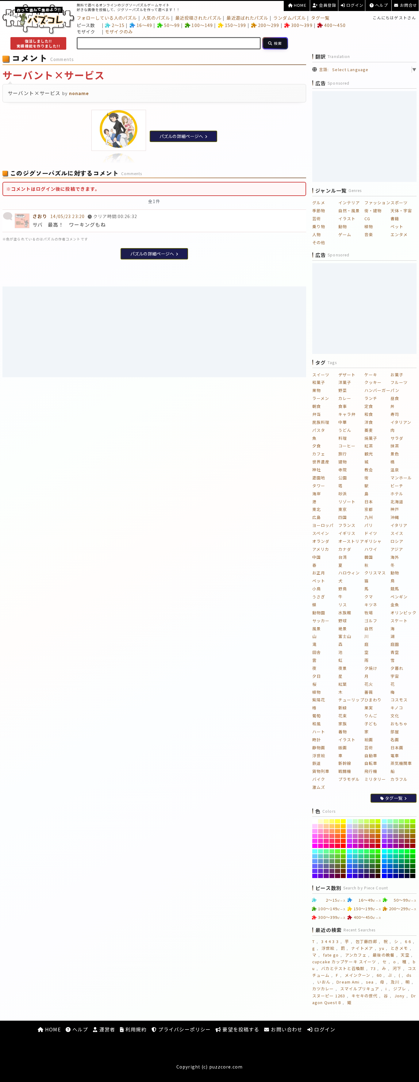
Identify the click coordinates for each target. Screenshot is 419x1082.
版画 (342, 747)
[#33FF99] (360, 851)
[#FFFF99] (326, 821)
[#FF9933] (337, 831)
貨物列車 (320, 771)
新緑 (342, 708)
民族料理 (320, 422)
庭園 (394, 644)
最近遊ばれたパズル (247, 17)
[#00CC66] (401, 856)
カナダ (344, 549)
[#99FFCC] (390, 821)
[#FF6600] (343, 836)
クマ (368, 597)
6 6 (408, 941)
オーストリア (351, 541)
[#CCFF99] (360, 821)
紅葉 (342, 684)
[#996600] (412, 836)
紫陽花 (318, 700)
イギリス (347, 533)
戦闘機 (344, 771)
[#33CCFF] (349, 856)
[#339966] (366, 861)
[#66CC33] (337, 856)
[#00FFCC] (390, 851)
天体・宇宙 (401, 210)
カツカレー (323, 989)
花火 (368, 684)
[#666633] (337, 866)
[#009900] (412, 861)
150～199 (235, 25)
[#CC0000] (378, 846)
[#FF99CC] (320, 831)
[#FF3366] (332, 841)
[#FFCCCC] (320, 826)
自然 (368, 628)
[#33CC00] (378, 856)
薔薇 (368, 692)
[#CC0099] (360, 846)
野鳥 (342, 589)
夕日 (316, 676)
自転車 (370, 763)
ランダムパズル (289, 17)
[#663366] (332, 871)
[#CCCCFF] (349, 826)
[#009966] (401, 861)
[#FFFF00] (343, 821)
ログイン (354, 5)
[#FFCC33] (337, 826)
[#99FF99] (395, 821)
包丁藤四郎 (366, 941)
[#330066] (366, 876)
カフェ (318, 454)
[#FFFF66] (332, 821)
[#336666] (366, 866)
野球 (342, 620)
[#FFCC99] (326, 826)
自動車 (370, 755)
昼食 (394, 398)
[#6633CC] (320, 871)
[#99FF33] (407, 821)
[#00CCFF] (384, 856)
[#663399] (326, 871)
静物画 (318, 747)
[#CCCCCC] (355, 826)
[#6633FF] (314, 871)
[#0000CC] (390, 876)
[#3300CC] (355, 876)
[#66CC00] (343, 856)
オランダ (320, 541)
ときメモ (399, 948)
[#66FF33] (337, 851)
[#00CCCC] (390, 856)
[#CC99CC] (355, 831)
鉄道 (316, 763)
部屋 (394, 732)
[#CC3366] (366, 841)
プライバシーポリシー (184, 1029)
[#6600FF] (314, 876)
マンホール (401, 478)
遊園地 (318, 478)
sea (370, 982)
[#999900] (412, 831)
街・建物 (373, 210)
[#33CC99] (360, 856)
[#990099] (395, 846)
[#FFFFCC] (320, 821)
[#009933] (407, 861)
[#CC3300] (378, 841)
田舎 (316, 652)
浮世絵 (318, 755)
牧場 (368, 613)
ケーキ (370, 375)
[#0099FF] (384, 861)
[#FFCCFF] (314, 826)
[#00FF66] (401, 851)
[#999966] (401, 831)
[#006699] (395, 866)
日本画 (396, 747)
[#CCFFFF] (349, 821)
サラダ (396, 438)
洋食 (368, 422)
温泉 (394, 470)
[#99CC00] (412, 826)
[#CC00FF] (349, 846)
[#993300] (412, 841)
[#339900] (378, 861)
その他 (318, 242)
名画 (394, 739)
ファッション (377, 202)
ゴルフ (370, 620)
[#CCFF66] (366, 821)
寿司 (394, 414)
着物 (342, 732)
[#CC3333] (372, 841)
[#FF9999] (326, 831)
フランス (347, 525)
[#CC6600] (378, 836)
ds (409, 975)
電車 (394, 755)
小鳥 (316, 589)
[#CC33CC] (355, 841)
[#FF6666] (332, 836)
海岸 (316, 494)
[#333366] (366, 871)
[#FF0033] (337, 846)
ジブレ (399, 989)
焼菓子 (370, 438)
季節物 (318, 210)
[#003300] (412, 871)
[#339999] (360, 861)
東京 (342, 509)
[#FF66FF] (314, 836)
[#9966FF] (384, 836)
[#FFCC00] (343, 826)
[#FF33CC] (320, 841)
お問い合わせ (285, 1029)
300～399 (301, 25)
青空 (394, 652)
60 (379, 975)
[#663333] (337, 871)
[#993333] (407, 841)
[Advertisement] (154, 332)
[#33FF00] (378, 851)
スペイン (320, 533)
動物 (342, 226)
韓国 (368, 557)
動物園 (318, 613)
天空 (405, 955)
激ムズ (318, 787)
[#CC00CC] (355, 846)
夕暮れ (396, 668)
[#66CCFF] (314, 856)
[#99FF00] (412, 821)
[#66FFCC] (320, 851)
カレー (344, 398)
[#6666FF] (314, 866)
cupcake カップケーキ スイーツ (344, 962)
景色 (394, 454)
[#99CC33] (407, 826)
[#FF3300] (343, 841)
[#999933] (407, 831)
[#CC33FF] (349, 841)
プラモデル (349, 779)
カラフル (399, 779)
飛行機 (370, 771)
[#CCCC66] (366, 826)
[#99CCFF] (384, 826)
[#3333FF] (349, 871)
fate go (331, 955)
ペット (396, 226)
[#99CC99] (395, 826)
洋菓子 (344, 382)
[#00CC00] (412, 856)
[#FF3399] (326, 841)
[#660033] (337, 876)
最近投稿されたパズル (198, 17)
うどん (344, 430)
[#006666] (401, 866)
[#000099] (395, 876)
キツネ (370, 605)
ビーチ (396, 486)
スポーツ (399, 202)
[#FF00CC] (320, 846)
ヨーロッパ (323, 525)
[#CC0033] (372, 846)
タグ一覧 (320, 17)
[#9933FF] (384, 841)
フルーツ (399, 382)
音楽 (368, 234)
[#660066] (332, 876)
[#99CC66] (401, 826)
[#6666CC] (320, 866)
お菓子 (396, 375)
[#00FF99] (395, 851)
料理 (342, 438)
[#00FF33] (407, 851)
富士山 (344, 636)
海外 (394, 557)
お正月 (318, 573)
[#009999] (395, 861)
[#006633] (407, 866)
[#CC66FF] (349, 836)
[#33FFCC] (355, 851)
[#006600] (412, 866)
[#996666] (401, 836)
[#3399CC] (355, 861)
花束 (342, 716)
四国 (342, 517)
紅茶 (368, 446)
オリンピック (403, 613)
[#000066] (401, 876)
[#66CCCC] (320, 856)
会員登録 (327, 5)
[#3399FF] (349, 861)
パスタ (318, 430)
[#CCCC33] (372, 826)
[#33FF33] (372, 851)
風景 (316, 628)
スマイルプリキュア (359, 989)
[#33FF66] (366, 851)
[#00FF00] (412, 851)
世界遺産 (320, 462)
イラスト (347, 218)
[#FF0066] (332, 846)
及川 (395, 982)
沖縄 (394, 517)
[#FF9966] (332, 831)
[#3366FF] (349, 866)
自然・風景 (349, 210)
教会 (368, 470)
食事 (342, 406)
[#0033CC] (390, 871)
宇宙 (394, 676)
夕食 (316, 446)
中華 (342, 422)
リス (342, 605)
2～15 (118, 25)
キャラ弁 (347, 414)
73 (373, 968)
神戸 (394, 509)
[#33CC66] (366, 856)
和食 (368, 414)
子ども (370, 724)
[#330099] (360, 876)
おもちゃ (399, 724)
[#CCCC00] (378, 826)
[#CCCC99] (360, 826)
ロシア (396, 541)
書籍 (394, 218)
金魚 (394, 605)
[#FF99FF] (314, 831)
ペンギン (399, 597)
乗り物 (318, 226)
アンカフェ (356, 955)
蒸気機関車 (401, 763)
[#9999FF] (384, 831)
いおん (323, 982)
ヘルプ (381, 5)
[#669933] (337, 861)
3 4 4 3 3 (330, 941)
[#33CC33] (372, 856)
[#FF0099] (326, 846)
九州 (368, 517)
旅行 (342, 454)
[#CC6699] (360, 836)
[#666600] (343, 866)
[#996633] (407, 836)
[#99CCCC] (390, 826)
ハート (318, 732)
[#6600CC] (320, 876)
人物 (316, 234)
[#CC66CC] (355, 836)
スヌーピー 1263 (328, 996)
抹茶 (394, 446)
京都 (368, 509)
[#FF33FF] (314, 841)
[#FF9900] (343, 831)
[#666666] (332, 866)
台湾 (342, 557)
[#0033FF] (384, 871)
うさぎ (318, 597)
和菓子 (318, 382)
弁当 (316, 414)
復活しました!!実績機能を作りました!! (38, 43)
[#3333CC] (355, 871)
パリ (368, 525)
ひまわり (373, 700)
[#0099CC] (390, 861)
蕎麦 (368, 430)
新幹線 (344, 763)
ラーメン (320, 398)
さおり (40, 216)
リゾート (347, 502)
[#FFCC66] (332, 826)
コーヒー (347, 446)
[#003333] (407, 871)
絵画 (368, 739)
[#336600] (378, 866)
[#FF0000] (343, 846)
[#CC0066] (366, 846)
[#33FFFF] (349, 851)
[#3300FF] (349, 876)
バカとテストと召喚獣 (342, 968)
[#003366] (401, 871)
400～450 (334, 25)
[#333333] (372, 871)
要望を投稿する (240, 1029)
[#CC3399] (360, 841)
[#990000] (412, 846)
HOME (299, 5)
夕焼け (370, 668)
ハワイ (370, 549)
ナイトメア (362, 948)
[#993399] (395, 841)
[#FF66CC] (320, 836)
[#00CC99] (395, 856)
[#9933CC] (390, 841)
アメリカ (320, 549)
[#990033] (407, 846)
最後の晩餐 (383, 955)
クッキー (373, 382)
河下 (397, 968)
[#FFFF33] (337, 821)
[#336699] (360, 866)
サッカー (320, 620)
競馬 (394, 589)
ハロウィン (349, 573)
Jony (399, 996)
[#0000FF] (384, 876)
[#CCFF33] (372, 821)
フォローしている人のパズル (107, 17)
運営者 (106, 1029)
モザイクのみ (119, 31)
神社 (316, 470)
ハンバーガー (377, 390)
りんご (370, 716)
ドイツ (370, 533)
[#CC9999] (360, 831)
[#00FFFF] (384, 851)
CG (367, 218)
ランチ (370, 398)
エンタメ (399, 234)
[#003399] (395, 871)
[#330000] (378, 876)
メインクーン (358, 975)
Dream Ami (347, 982)
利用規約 (135, 1029)
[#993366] (401, 841)
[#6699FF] (314, 861)
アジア (396, 549)
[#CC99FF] (349, 831)
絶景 (342, 628)
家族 (342, 724)
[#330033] (372, 876)
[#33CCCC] (355, 856)
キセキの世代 (365, 996)
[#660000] (343, 876)
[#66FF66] (332, 851)
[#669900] (343, 861)
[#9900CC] (390, 846)
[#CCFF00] (378, 821)
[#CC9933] (372, 831)
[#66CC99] (326, 856)
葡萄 (316, 716)
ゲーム (344, 234)
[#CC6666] (366, 836)
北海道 (396, 502)
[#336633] (372, 866)
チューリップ (351, 700)
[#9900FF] (384, 846)
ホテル (396, 494)
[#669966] (332, 861)
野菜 (342, 390)
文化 (394, 716)
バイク (318, 779)
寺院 (342, 470)
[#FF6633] (337, 836)
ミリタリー (375, 779)
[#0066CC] (390, 866)
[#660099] (326, 876)
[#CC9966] (366, 831)
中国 (316, 557)
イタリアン (401, 422)
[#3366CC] (355, 866)
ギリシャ (373, 541)
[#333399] (360, 871)
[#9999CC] (390, 831)
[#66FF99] (326, 851)
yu (381, 948)
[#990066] (401, 846)
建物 (342, 462)
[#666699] (326, 866)
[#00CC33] (407, 856)
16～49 (144, 25)
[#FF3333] (337, 841)
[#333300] (378, 871)
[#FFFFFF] (314, 821)
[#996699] (395, 836)
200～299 (268, 25)
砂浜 (342, 494)
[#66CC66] (332, 856)
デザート (347, 375)
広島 (316, 517)
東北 (316, 509)
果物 (316, 390)
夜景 (342, 668)
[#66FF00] (343, 851)
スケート (399, 620)
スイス (396, 533)
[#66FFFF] (314, 851)
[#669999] (326, 861)
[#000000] (412, 876)
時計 (316, 739)
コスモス (399, 700)
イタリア (398, 525)
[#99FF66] (401, 821)
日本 (368, 502)
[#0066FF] (384, 866)
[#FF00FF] (314, 846)
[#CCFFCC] (355, 821)
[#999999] (395, 831)
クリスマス (375, 573)
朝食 (316, 406)
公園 (342, 478)
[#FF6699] (326, 836)
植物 (368, 226)
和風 (316, 724)
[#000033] (407, 876)
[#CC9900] (378, 831)
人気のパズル (156, 17)
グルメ (318, 202)
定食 (368, 406)
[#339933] (372, 861)
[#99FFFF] (384, 821)
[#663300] (343, 871)
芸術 (316, 218)
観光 (368, 454)
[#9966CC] (390, 836)
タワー (318, 486)
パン (394, 390)
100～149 (202, 25)
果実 (368, 708)
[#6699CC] (320, 861)
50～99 (172, 25)
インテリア (349, 202)
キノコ (396, 708)
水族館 (344, 613)
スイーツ (320, 375)
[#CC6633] (372, 836)
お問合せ (407, 5)
